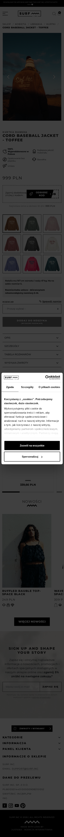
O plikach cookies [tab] (49, 386)
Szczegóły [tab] (27, 386)
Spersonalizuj (30, 456)
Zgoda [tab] (10, 386)
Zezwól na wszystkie (32, 445)
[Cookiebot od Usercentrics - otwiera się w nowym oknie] (45, 377)
